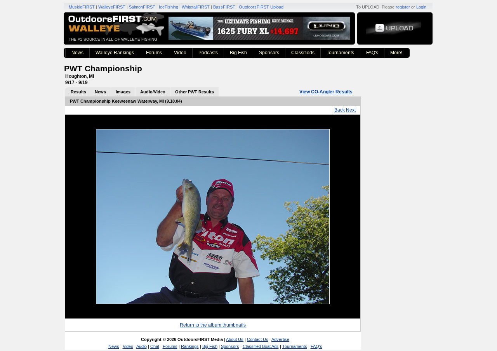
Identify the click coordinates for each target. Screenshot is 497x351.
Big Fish (238, 52)
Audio (141, 346)
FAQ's (372, 52)
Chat (154, 346)
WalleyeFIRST (111, 7)
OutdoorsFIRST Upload (261, 7)
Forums (154, 52)
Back (339, 110)
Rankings (190, 346)
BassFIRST (224, 7)
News (77, 52)
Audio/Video (152, 91)
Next (351, 110)
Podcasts (208, 52)
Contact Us (257, 339)
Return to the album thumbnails (213, 325)
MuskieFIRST (82, 7)
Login (421, 7)
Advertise (280, 339)
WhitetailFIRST (196, 7)
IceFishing (168, 7)
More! (396, 52)
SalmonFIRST (142, 7)
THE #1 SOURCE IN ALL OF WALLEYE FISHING (113, 39)
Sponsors (269, 52)
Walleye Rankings (115, 52)
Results (78, 91)
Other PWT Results (194, 91)
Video (180, 52)
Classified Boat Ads (261, 346)
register (403, 7)
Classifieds (303, 52)
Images (123, 91)
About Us (234, 339)
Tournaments (340, 52)
